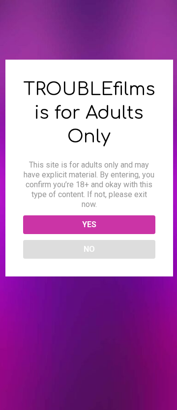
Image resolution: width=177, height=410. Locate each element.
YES (89, 224)
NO (89, 249)
